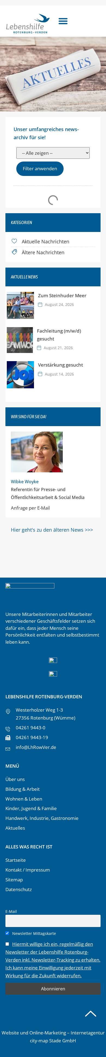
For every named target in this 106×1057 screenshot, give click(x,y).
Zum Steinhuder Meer (62, 295)
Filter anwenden (40, 168)
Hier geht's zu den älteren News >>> (52, 529)
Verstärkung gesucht (60, 365)
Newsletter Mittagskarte (33, 933)
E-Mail (11, 911)
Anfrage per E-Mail (30, 508)
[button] (63, 21)
